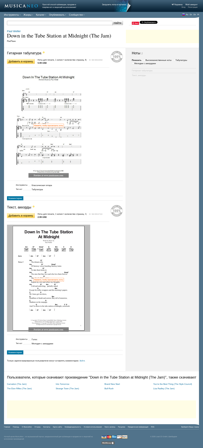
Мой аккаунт (191, 4)
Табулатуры (181, 60)
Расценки (121, 427)
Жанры (27, 15)
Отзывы (37, 427)
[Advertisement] (162, 35)
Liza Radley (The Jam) (164, 388)
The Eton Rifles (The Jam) (19, 388)
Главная (7, 427)
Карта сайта (57, 427)
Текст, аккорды (139, 75)
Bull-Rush (109, 388)
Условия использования (93, 427)
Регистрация (193, 7)
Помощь (16, 427)
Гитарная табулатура (142, 70)
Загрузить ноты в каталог (114, 4)
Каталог (40, 15)
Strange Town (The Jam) (67, 388)
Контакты (46, 427)
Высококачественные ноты (158, 60)
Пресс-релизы (109, 427)
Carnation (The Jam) (17, 384)
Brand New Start (112, 384)
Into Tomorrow (62, 384)
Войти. (82, 361)
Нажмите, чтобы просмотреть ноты (48, 125)
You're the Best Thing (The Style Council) (172, 384)
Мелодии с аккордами (145, 63)
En (191, 15)
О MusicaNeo (27, 427)
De (194, 15)
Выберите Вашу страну (190, 427)
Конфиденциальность (73, 427)
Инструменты (11, 15)
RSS (152, 427)
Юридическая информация (138, 427)
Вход (183, 7)
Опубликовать (56, 15)
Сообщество (76, 15)
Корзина (178, 4)
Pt (198, 15)
